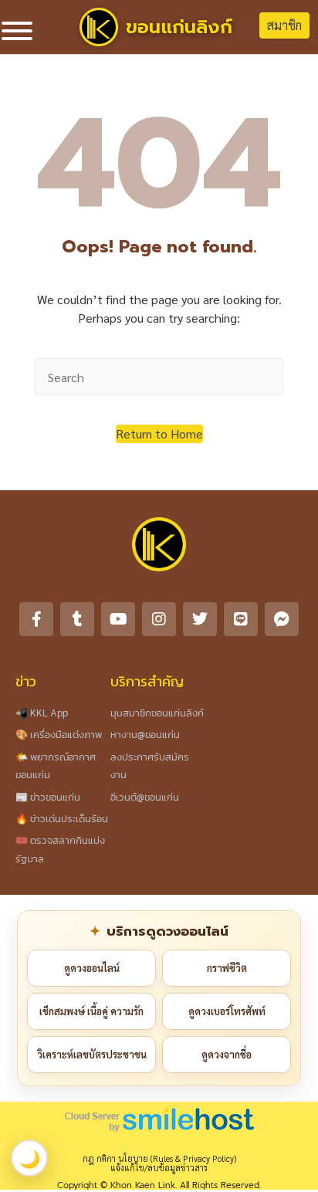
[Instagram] (159, 619)
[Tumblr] (77, 619)
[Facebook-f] (36, 619)
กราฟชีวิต (227, 967)
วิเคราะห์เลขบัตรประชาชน (92, 1054)
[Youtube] (118, 619)
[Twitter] (200, 619)
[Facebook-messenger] (282, 619)
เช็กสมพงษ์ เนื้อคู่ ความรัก (91, 1011)
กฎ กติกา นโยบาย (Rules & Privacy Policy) (159, 1158)
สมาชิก (284, 25)
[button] (159, 434)
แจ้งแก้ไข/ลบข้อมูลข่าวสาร (159, 1167)
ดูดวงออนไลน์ (92, 967)
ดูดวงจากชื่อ (226, 1054)
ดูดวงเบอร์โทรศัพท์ (227, 1011)
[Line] (241, 619)
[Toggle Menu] (17, 30)
